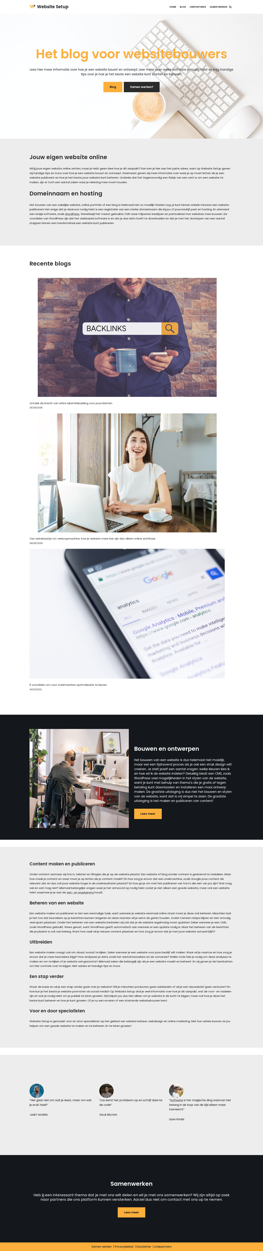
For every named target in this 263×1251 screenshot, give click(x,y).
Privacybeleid (124, 1247)
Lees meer (147, 814)
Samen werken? (141, 87)
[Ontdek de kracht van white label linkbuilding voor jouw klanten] (127, 338)
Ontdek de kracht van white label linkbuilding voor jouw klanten (71, 403)
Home (173, 6)
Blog (183, 6)
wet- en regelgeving (80, 892)
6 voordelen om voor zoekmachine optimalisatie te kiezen (68, 685)
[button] (230, 7)
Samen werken (218, 6)
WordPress (72, 214)
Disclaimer (143, 1247)
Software (176, 1100)
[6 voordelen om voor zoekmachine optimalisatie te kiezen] (127, 614)
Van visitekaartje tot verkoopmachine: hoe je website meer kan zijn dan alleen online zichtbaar (92, 538)
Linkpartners (198, 6)
